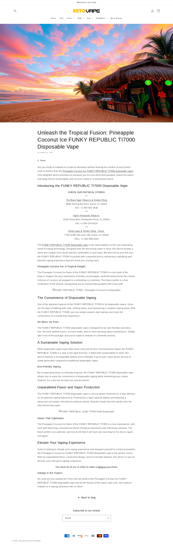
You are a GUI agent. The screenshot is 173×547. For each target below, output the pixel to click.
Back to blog (88, 497)
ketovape (22, 541)
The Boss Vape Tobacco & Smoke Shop (86, 200)
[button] (15, 11)
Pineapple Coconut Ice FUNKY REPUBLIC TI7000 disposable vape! (98, 171)
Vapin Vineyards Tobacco (86, 215)
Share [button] (43, 160)
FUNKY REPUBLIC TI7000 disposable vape (65, 245)
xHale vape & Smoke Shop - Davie (86, 231)
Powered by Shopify (33, 541)
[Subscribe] (108, 518)
